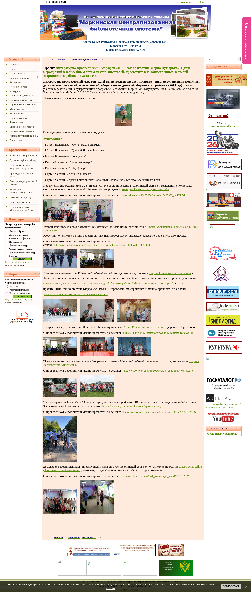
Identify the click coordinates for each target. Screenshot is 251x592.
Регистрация (186, 1)
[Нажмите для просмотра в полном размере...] (123, 125)
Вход (202, 1)
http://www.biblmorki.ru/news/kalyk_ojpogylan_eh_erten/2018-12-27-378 (155, 476)
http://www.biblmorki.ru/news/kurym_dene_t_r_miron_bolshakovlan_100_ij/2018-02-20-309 (103, 245)
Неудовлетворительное (20, 293)
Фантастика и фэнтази (19, 238)
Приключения (15, 241)
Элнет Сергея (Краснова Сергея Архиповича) (131, 406)
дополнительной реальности (219, 407)
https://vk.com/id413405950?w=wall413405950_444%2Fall (153, 195)
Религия (13, 255)
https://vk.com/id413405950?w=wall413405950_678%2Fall (158, 370)
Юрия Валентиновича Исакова (143, 327)
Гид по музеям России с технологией (223, 404)
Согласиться (231, 586)
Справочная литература (20, 248)
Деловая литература (19, 245)
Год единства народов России (220, 126)
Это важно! (218, 115)
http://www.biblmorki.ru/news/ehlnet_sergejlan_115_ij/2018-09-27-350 (159, 412)
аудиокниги (52, 138)
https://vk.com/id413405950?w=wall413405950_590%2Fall (157, 332)
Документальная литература (23, 252)
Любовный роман (17, 231)
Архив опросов (24, 261)
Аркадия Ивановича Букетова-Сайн (145, 189)
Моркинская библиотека (222, 433)
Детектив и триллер (18, 234)
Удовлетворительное (19, 289)
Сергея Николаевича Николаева (170, 273)
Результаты (10, 261)
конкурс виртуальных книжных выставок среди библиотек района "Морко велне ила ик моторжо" (108, 283)
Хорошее (13, 286)
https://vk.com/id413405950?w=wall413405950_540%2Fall (76, 294)
